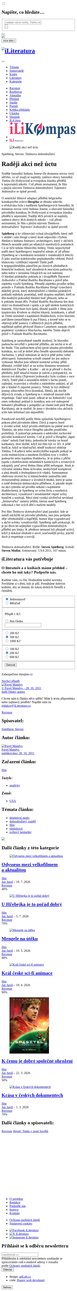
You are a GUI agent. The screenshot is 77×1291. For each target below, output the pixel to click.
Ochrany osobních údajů (24, 1265)
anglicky (14, 785)
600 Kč (14, 657)
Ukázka (14, 113)
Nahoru (7, 1287)
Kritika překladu (19, 109)
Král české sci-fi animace (27, 973)
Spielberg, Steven (12, 729)
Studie (13, 102)
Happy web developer (31, 1280)
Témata (14, 67)
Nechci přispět (11, 681)
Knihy (13, 74)
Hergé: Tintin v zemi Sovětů (30, 1131)
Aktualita (15, 95)
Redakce (14, 1202)
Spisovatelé (16, 70)
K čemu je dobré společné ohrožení (37, 1061)
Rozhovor (15, 91)
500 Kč (14, 637)
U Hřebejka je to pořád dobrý (32, 904)
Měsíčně (15, 603)
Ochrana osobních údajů (24, 1220)
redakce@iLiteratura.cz (16, 705)
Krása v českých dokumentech (32, 1095)
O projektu (16, 1199)
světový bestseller (20, 832)
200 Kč (14, 633)
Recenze (14, 88)
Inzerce (14, 1209)
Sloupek (14, 117)
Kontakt (14, 1213)
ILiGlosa (15, 120)
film (4, 770)
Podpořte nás (17, 1206)
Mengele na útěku (20, 938)
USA (12, 801)
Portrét (13, 106)
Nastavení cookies (20, 1223)
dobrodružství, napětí (22, 821)
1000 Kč (15, 641)
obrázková (16, 828)
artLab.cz (25, 1276)
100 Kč (14, 649)
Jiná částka (16, 621)
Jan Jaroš (7, 882)
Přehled (14, 99)
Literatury (15, 78)
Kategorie (15, 81)
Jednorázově (17, 599)
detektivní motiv (19, 818)
